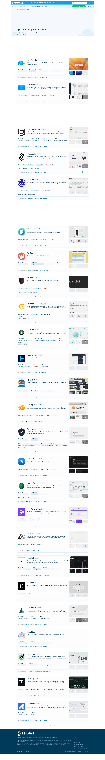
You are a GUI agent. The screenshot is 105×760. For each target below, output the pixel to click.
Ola (25, 738)
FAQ (75, 737)
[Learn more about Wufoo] (21, 256)
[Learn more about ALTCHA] (21, 182)
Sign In (90, 2)
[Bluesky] (24, 751)
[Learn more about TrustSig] (21, 681)
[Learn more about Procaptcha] (21, 157)
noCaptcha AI (30, 671)
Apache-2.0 (30, 164)
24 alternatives (44, 146)
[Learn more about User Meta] (21, 536)
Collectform (30, 270)
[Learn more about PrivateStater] (21, 461)
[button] (40, 60)
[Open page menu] (93, 2)
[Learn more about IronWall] (21, 561)
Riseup (36, 101)
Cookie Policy (77, 742)
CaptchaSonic (39, 671)
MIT (27, 95)
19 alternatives (44, 451)
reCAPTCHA (36, 77)
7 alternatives (44, 501)
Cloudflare (29, 347)
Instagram (26, 744)
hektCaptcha (36, 397)
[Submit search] (73, 2)
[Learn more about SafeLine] (21, 332)
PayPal (63, 744)
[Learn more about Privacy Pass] (21, 407)
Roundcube (29, 101)
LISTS (53, 2)
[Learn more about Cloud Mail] (21, 87)
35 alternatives (44, 77)
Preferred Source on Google (81, 748)
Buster (29, 372)
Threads (21, 744)
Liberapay (59, 744)
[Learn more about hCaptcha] (21, 231)
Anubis (29, 77)
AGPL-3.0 (28, 288)
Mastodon (68, 743)
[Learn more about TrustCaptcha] (21, 432)
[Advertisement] (52, 18)
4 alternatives (45, 421)
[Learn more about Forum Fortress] (21, 486)
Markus (29, 738)
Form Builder (40, 264)
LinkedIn (31, 744)
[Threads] (26, 751)
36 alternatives (44, 245)
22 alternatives (43, 101)
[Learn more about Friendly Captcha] (21, 306)
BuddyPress (29, 550)
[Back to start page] (19, 3)
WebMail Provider (35, 95)
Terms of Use (77, 739)
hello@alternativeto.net (42, 743)
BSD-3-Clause (29, 415)
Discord (51, 743)
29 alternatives (44, 322)
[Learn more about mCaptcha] (21, 280)
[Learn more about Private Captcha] (21, 132)
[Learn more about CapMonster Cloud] (21, 512)
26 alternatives (45, 347)
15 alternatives (37, 550)
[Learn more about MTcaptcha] (21, 610)
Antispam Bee (36, 501)
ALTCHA (28, 501)
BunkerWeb (37, 347)
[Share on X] (20, 34)
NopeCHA (35, 372)
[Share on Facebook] (18, 34)
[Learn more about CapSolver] (21, 657)
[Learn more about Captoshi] (21, 585)
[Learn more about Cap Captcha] (21, 63)
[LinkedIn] (30, 751)
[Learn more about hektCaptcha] (21, 358)
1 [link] (50, 725)
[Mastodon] (21, 751)
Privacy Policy (77, 740)
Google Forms (38, 270)
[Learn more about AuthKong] (21, 706)
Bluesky (18, 744)
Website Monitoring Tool (51, 340)
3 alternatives (39, 526)
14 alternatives (47, 695)
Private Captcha (38, 695)
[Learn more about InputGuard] (21, 635)
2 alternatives (47, 671)
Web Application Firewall (40, 340)
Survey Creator (34, 264)
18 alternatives (44, 720)
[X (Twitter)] (19, 751)
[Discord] (17, 751)
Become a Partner (78, 746)
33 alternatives (44, 475)
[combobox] (79, 3)
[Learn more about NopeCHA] (21, 383)
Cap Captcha (30, 146)
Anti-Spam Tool (33, 71)
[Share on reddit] (23, 34)
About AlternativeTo (79, 744)
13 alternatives (43, 372)
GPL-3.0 (29, 340)
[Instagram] (28, 751)
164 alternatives (46, 270)
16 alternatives (44, 646)
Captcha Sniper (30, 526)
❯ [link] (54, 725)
